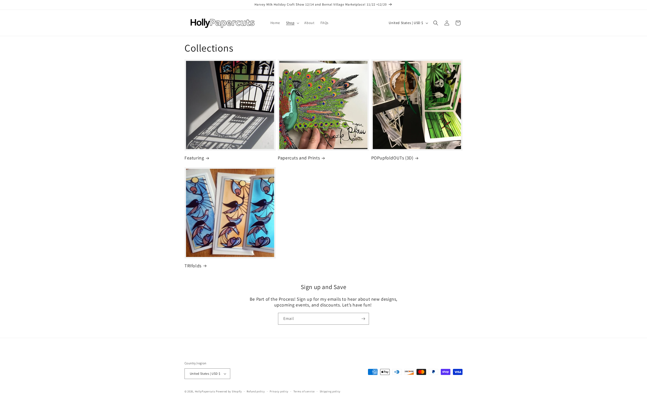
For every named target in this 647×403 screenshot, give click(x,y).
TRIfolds (192, 266)
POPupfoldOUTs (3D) (392, 158)
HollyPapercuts (205, 391)
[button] (292, 22)
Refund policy (256, 391)
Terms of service (304, 391)
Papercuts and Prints (299, 158)
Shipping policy (330, 391)
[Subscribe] (363, 319)
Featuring (194, 158)
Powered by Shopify (229, 391)
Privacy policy (279, 391)
